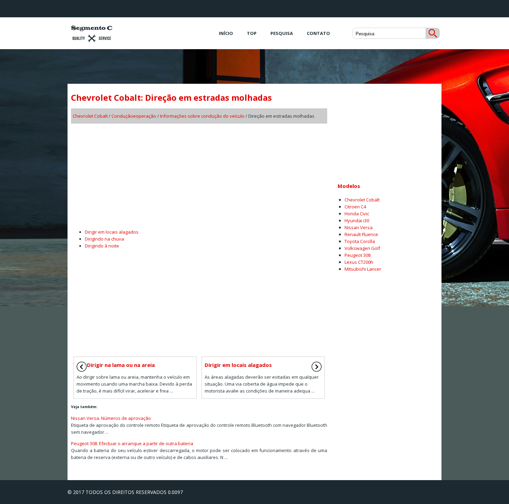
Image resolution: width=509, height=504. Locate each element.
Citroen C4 (355, 207)
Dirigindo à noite (102, 246)
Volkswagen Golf (362, 248)
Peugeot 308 (357, 255)
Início (226, 33)
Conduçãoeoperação (133, 116)
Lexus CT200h (359, 262)
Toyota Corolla (360, 241)
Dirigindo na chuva (104, 239)
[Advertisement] (199, 173)
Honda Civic (357, 213)
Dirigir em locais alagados (112, 232)
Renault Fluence (361, 234)
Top (252, 33)
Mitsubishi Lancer (363, 269)
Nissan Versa (359, 227)
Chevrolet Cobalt (90, 116)
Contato (318, 33)
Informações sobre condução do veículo (202, 116)
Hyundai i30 (357, 220)
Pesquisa (281, 33)
